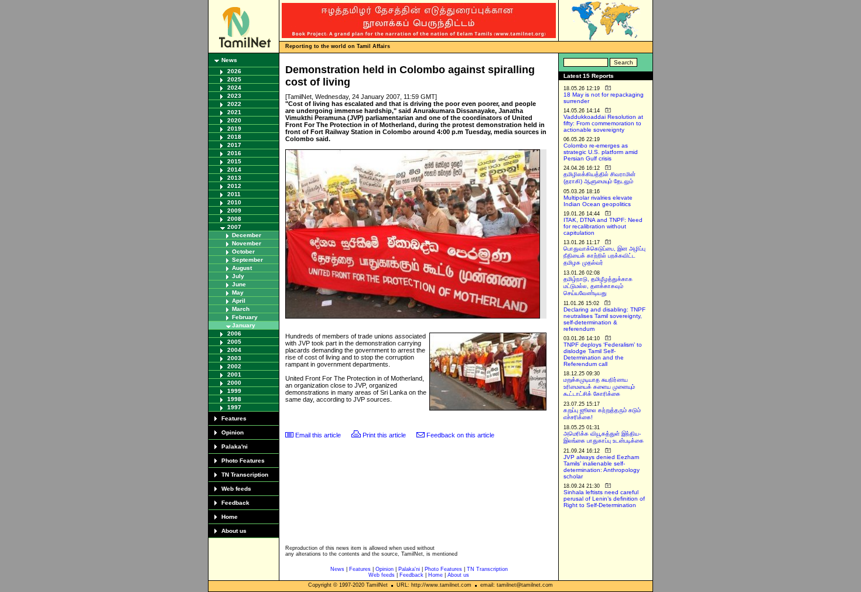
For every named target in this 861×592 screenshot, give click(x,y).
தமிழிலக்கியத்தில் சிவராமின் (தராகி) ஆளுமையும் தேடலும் (599, 177)
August (242, 268)
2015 (234, 161)
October (243, 251)
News (229, 60)
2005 (234, 341)
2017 (234, 145)
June (239, 284)
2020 (234, 120)
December (246, 235)
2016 (234, 153)
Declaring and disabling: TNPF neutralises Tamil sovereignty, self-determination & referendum (604, 319)
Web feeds (236, 488)
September (247, 259)
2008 (234, 218)
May (238, 292)
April (238, 300)
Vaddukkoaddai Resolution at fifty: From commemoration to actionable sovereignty (603, 123)
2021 (234, 112)
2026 (234, 71)
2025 (234, 79)
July (238, 276)
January (243, 325)
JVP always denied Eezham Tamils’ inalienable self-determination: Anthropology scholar (601, 467)
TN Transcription (244, 474)
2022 (234, 104)
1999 (234, 391)
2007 (234, 227)
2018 (234, 137)
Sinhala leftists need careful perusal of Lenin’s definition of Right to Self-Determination (604, 498)
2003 (234, 358)
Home (229, 517)
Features (234, 418)
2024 (234, 87)
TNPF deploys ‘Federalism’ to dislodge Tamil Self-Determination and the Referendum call (602, 354)
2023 (234, 96)
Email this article (318, 435)
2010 (234, 202)
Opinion (232, 432)
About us (234, 531)
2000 (234, 382)
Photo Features (243, 460)
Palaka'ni (234, 446)
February (245, 317)
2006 (234, 333)
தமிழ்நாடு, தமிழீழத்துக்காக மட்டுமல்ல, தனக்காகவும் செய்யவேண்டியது (598, 286)
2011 (234, 194)
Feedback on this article (460, 435)
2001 (234, 374)
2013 (234, 177)
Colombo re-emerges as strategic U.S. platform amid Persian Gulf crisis (600, 152)
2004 (234, 350)
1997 (234, 407)
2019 (234, 128)
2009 (234, 210)
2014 (234, 169)
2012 (234, 186)
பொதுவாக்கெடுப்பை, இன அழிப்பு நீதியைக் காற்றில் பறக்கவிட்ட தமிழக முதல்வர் (604, 255)
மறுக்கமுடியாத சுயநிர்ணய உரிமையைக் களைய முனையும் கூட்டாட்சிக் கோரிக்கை (599, 387)
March (241, 309)
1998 (234, 399)
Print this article (384, 435)
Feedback (235, 502)
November (246, 243)
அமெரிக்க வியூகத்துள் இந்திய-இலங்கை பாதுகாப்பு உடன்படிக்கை (603, 437)
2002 (234, 366)
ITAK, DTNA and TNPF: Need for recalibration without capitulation (603, 226)
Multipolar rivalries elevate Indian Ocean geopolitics (598, 200)
